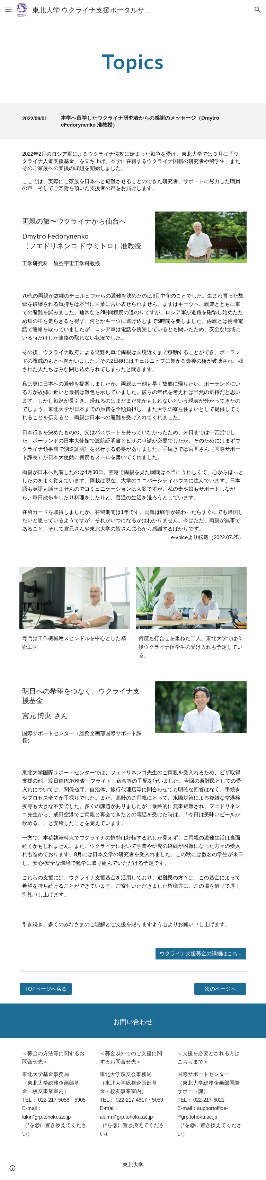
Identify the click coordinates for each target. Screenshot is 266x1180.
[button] (8, 9)
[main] (132, 61)
